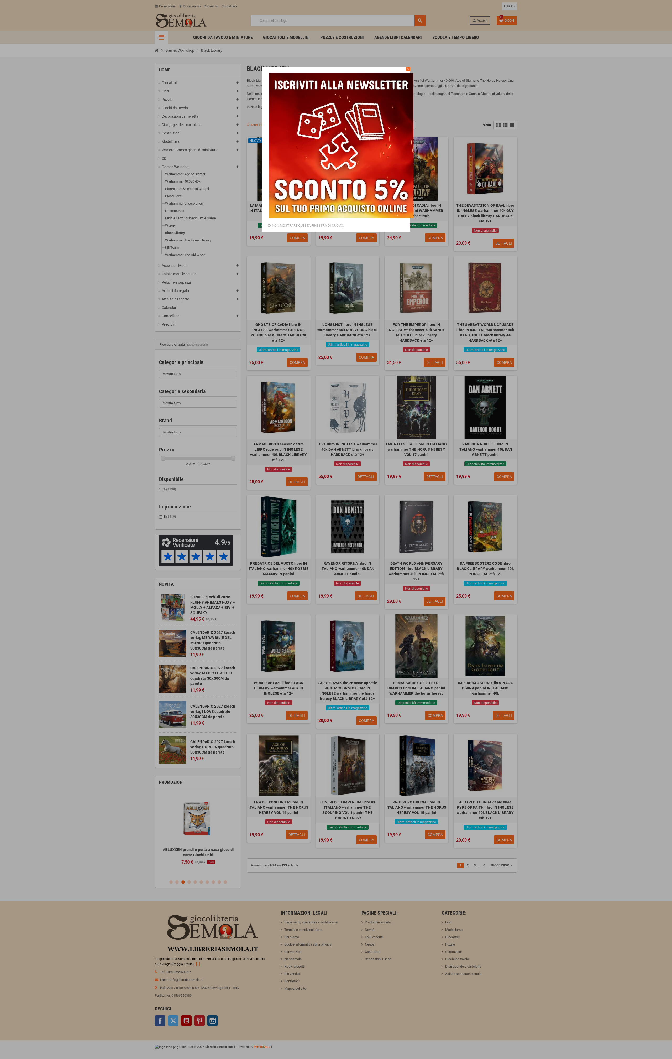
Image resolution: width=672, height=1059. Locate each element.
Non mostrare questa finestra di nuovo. (308, 225)
